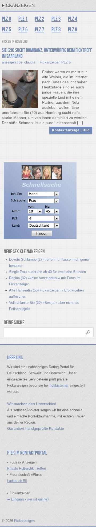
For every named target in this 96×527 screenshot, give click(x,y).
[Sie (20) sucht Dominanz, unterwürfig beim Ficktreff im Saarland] (20, 88)
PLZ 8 (56, 29)
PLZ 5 (6, 29)
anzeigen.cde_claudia (18, 62)
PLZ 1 (22, 19)
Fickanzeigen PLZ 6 (55, 62)
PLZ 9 (72, 29)
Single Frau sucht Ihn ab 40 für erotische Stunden (47, 272)
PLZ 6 (22, 29)
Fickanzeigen (18, 5)
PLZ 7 (39, 29)
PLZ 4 (72, 19)
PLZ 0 (6, 19)
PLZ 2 (39, 19)
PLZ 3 (56, 19)
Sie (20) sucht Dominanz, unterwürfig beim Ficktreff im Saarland (47, 53)
